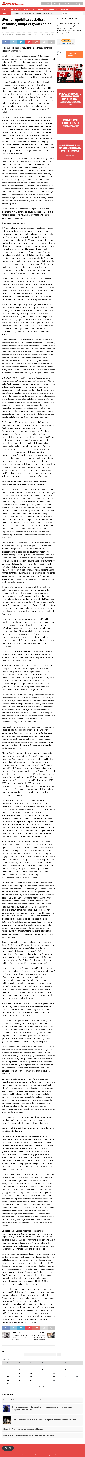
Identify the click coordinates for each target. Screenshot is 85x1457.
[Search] (59, 1354)
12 (42, 1373)
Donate (67, 4)
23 (8, 1380)
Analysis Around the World (18, 9)
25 (31, 1380)
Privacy (77, 4)
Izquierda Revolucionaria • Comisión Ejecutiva (31, 34)
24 (19, 1380)
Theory (46, 4)
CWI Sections (65, 9)
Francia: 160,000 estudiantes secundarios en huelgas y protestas (28, 1435)
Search (4, 1351)
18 (31, 1377)
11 (31, 1373)
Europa (51, 34)
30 (8, 1384)
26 (42, 1380)
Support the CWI (51, 9)
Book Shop (56, 4)
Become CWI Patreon (71, 54)
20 (54, 1377)
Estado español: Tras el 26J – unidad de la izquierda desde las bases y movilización (45, 1420)
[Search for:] (72, 13)
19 (42, 1377)
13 (54, 1373)
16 (8, 1377)
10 (19, 1373)
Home (3, 9)
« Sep (40, 1387)
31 (19, 1384)
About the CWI (38, 9)
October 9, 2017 (9, 34)
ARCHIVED (8, 1448)
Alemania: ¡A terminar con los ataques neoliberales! (23, 1429)
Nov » (45, 1387)
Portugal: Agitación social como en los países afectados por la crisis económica (34, 1400)
